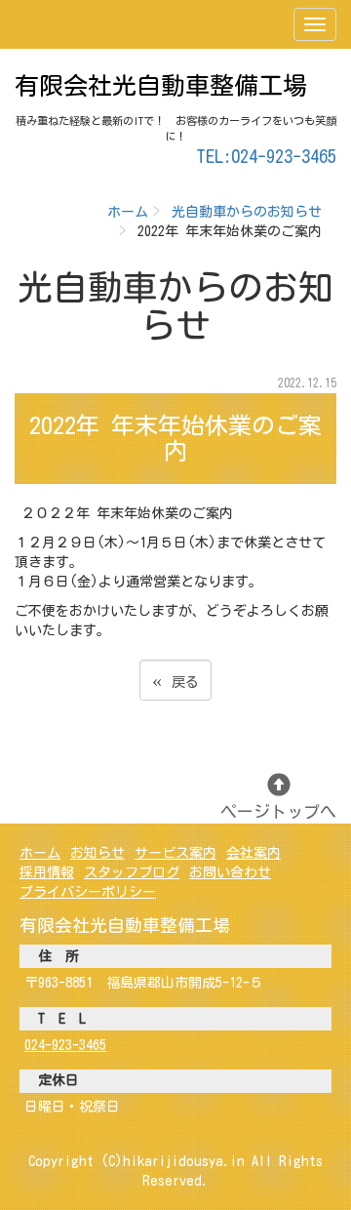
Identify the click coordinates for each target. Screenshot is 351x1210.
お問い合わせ (230, 872)
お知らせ (97, 853)
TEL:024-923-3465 (266, 156)
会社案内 (253, 853)
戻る (175, 679)
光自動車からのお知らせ (247, 212)
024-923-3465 (65, 1045)
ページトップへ (278, 811)
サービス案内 (175, 853)
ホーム (127, 212)
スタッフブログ (131, 872)
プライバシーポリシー (88, 892)
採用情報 (47, 872)
